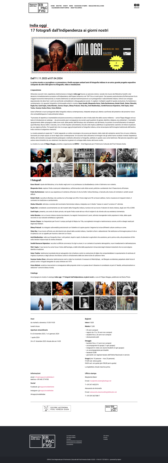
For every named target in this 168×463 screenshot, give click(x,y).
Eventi (65, 6)
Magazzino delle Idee (96, 6)
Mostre (59, 6)
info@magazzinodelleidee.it (44, 377)
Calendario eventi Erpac (60, 8)
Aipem (119, 459)
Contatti (68, 439)
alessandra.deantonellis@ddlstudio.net (103, 392)
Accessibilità (69, 444)
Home (53, 6)
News (71, 6)
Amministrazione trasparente (74, 441)
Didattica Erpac (76, 8)
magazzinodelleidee (46, 391)
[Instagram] (138, 5)
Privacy (105, 437)
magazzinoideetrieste (46, 387)
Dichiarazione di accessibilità (74, 442)
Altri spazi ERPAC (71, 437)
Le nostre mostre (70, 435)
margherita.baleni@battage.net (100, 381)
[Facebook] (135, 5)
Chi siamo (106, 435)
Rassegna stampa (80, 6)
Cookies (105, 439)
